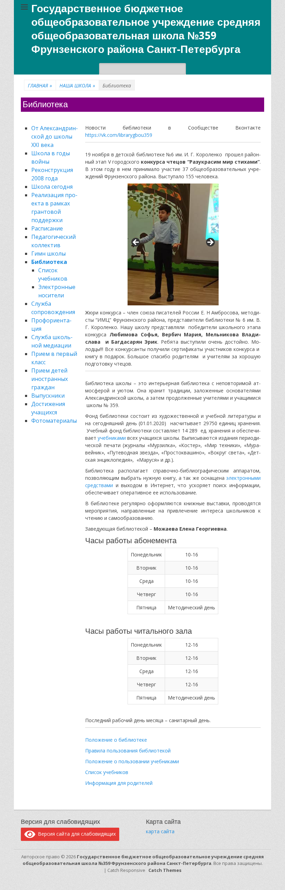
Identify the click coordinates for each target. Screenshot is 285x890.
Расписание (47, 228)
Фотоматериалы (54, 420)
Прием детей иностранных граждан (49, 379)
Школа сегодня (52, 186)
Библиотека (49, 262)
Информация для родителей (119, 783)
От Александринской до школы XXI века (54, 136)
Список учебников (106, 772)
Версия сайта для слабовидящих (75, 833)
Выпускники (48, 395)
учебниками (112, 438)
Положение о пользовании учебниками (132, 761)
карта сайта (160, 831)
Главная (40, 85)
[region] (173, 244)
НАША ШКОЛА (77, 85)
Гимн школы (48, 253)
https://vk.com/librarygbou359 (118, 135)
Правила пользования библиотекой (128, 750)
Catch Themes (164, 870)
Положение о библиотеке (116, 739)
